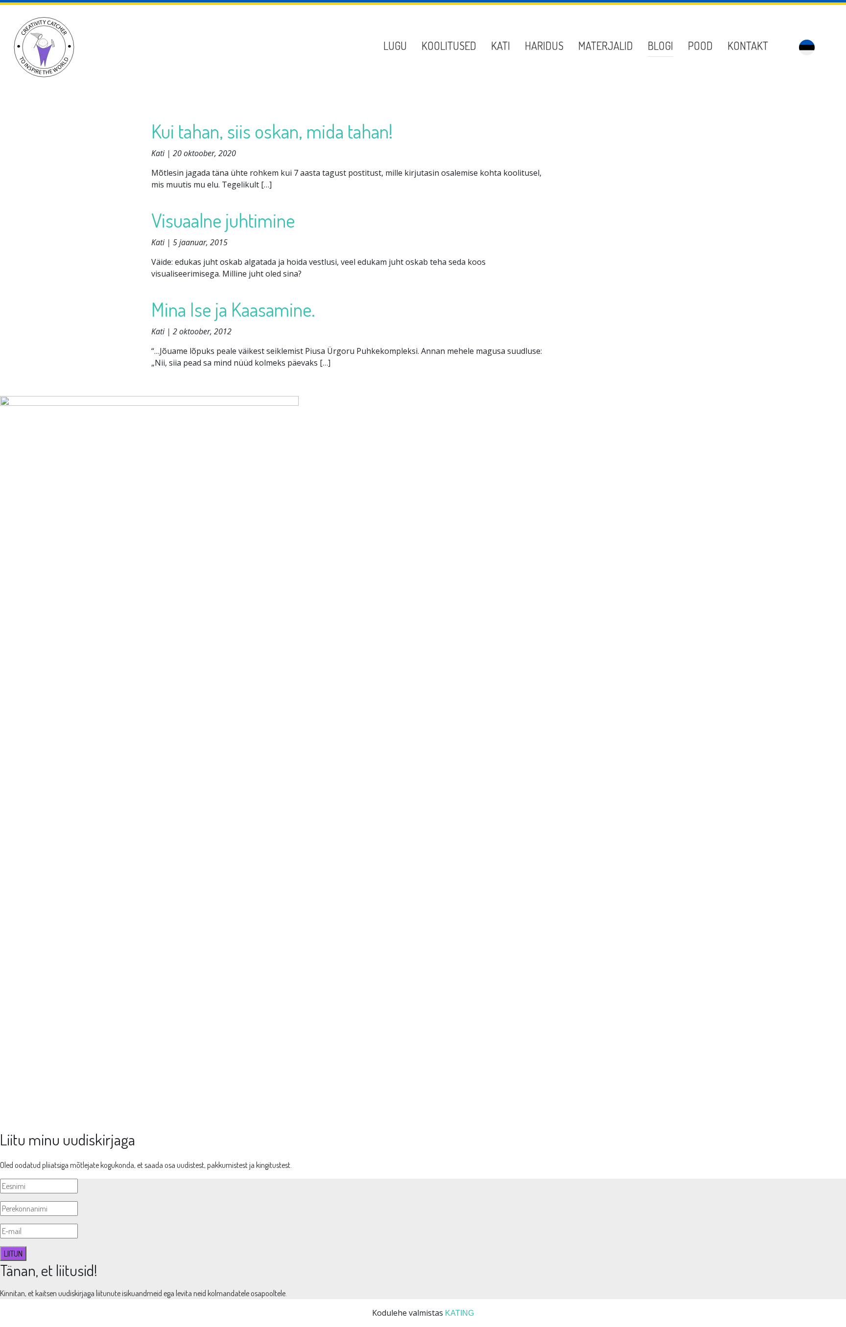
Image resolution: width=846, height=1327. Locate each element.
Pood (700, 45)
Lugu (395, 45)
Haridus (544, 45)
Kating (459, 1313)
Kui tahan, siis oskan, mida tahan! (272, 130)
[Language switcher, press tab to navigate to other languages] (807, 47)
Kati (500, 45)
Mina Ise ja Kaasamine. (233, 309)
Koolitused (449, 45)
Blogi (660, 45)
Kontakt (748, 45)
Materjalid (605, 45)
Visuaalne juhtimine (223, 220)
